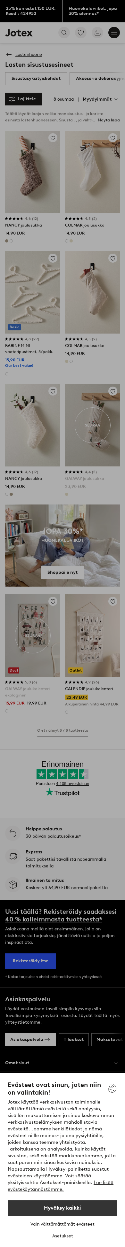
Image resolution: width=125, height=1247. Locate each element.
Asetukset (62, 1236)
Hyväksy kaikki (62, 1208)
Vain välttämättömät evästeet (62, 1224)
